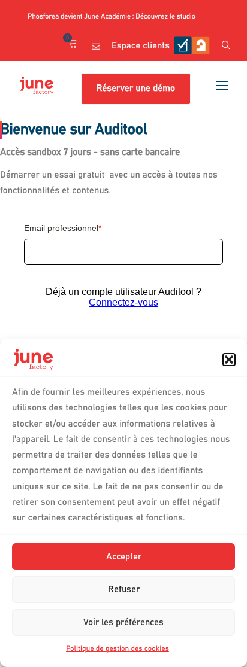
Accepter (123, 556)
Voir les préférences (123, 622)
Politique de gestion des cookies (117, 649)
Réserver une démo (136, 88)
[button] (229, 360)
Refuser (124, 589)
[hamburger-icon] (222, 85)
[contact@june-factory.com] (96, 46)
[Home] (37, 85)
